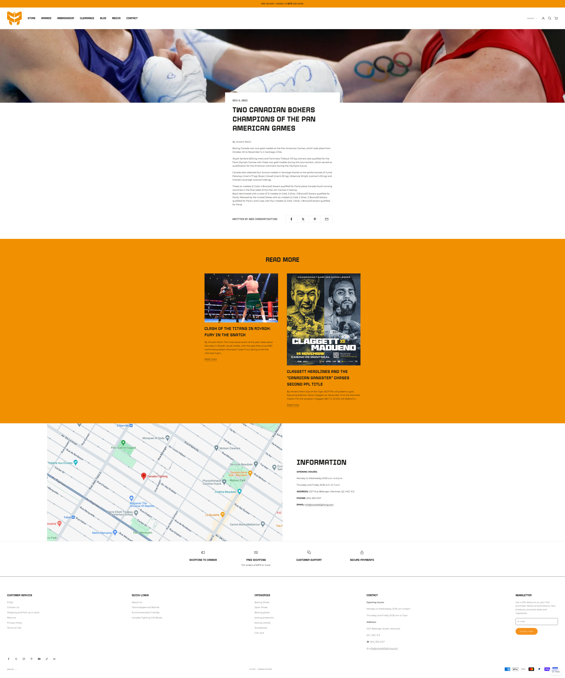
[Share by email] (327, 219)
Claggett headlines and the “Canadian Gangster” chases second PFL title (318, 377)
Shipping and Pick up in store (23, 612)
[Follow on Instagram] (23, 658)
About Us (137, 602)
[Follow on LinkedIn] (54, 658)
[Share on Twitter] (303, 219)
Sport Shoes (261, 607)
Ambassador (65, 18)
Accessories (261, 627)
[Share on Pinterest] (315, 219)
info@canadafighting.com (319, 504)
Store (31, 18)
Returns (11, 617)
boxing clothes (262, 622)
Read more (211, 359)
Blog (103, 18)
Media (116, 18)
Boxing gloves (262, 612)
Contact (132, 18)
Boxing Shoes (262, 602)
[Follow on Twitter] (16, 658)
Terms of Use (14, 627)
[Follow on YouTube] (39, 658)
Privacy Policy (14, 622)
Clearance (87, 18)
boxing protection (264, 617)
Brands (46, 18)
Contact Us (13, 607)
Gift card (259, 632)
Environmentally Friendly (145, 612)
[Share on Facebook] (291, 219)
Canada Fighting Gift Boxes (147, 617)
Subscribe (526, 631)
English (530, 18)
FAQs (10, 602)
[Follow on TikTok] (46, 658)
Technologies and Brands (145, 607)
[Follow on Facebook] (8, 658)
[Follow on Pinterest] (31, 658)
